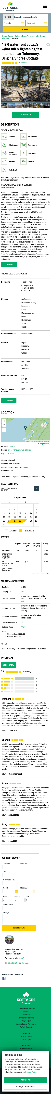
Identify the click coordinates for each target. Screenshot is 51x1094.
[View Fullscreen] (4, 430)
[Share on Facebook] (4, 979)
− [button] (4, 424)
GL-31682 (14, 38)
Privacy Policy (26, 1021)
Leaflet (28, 441)
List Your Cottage (26, 1036)
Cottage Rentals (26, 1049)
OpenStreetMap (37, 441)
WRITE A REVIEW (8, 665)
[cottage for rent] (10, 10)
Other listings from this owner (18, 963)
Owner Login (26, 1039)
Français (29, 1027)
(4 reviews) (22, 63)
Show (21, 958)
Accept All (26, 1080)
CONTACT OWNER (25, 114)
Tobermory (9, 453)
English (22, 1027)
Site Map (26, 1011)
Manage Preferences (25, 1087)
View (23, 627)
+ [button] (4, 420)
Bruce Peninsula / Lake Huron (19, 450)
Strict (23, 622)
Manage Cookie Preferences (26, 1024)
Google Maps (44, 443)
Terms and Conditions (26, 1018)
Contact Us (26, 1015)
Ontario (12, 446)
